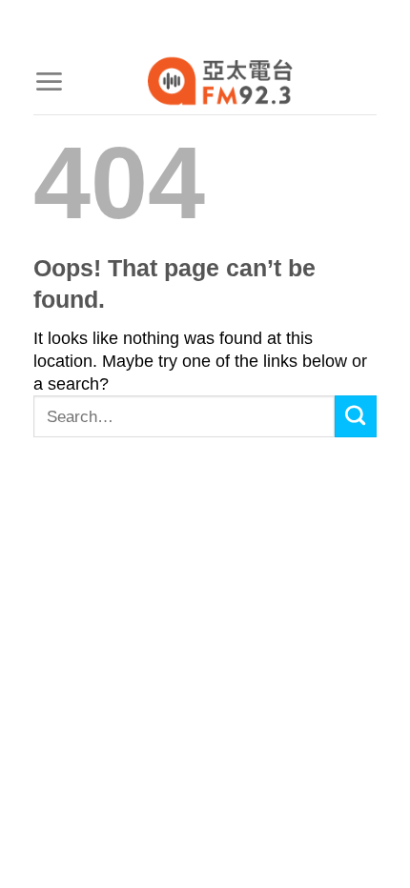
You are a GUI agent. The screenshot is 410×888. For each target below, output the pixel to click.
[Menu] (48, 81)
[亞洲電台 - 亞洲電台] (220, 81)
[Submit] (356, 416)
